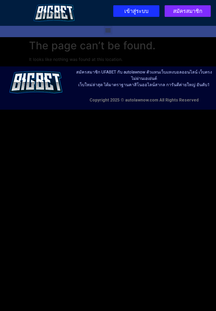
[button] (108, 30)
